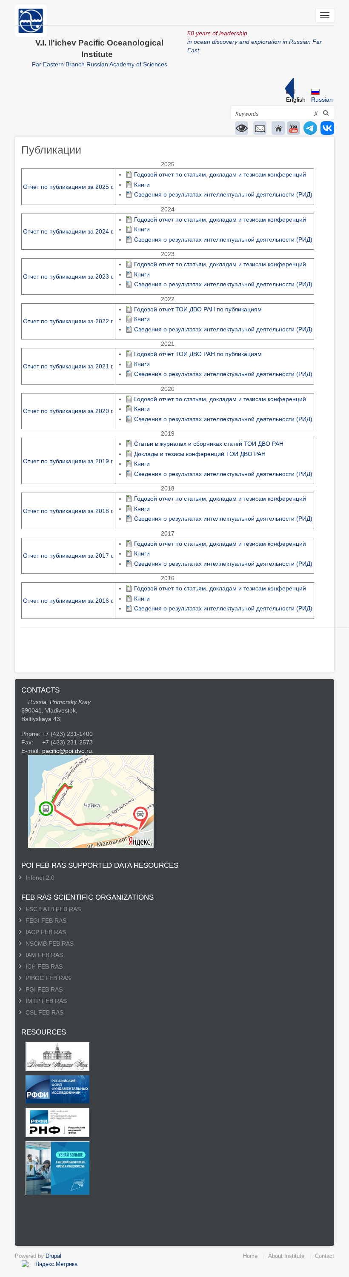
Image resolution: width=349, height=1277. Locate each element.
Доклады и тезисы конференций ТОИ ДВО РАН (200, 453)
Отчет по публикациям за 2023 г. (68, 276)
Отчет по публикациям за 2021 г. (68, 366)
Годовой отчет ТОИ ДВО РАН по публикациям (198, 309)
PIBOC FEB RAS (48, 978)
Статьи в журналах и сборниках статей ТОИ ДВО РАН (208, 443)
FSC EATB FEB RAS (53, 909)
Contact (324, 1256)
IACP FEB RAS (46, 932)
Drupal (53, 1256)
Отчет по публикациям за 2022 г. (68, 321)
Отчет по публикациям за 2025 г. (68, 186)
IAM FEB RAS (44, 955)
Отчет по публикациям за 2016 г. (68, 600)
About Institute (286, 1256)
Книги (142, 184)
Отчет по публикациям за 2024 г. (68, 231)
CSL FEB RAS (44, 1012)
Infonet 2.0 (40, 877)
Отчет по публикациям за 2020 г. (68, 411)
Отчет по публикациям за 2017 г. (68, 555)
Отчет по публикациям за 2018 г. (68, 510)
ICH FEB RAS (44, 966)
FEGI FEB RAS (46, 920)
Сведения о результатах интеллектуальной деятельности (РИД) (223, 194)
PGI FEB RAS (44, 989)
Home (250, 1256)
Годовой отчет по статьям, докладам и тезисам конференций (220, 174)
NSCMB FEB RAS (50, 943)
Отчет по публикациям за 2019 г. (68, 461)
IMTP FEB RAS (46, 1001)
